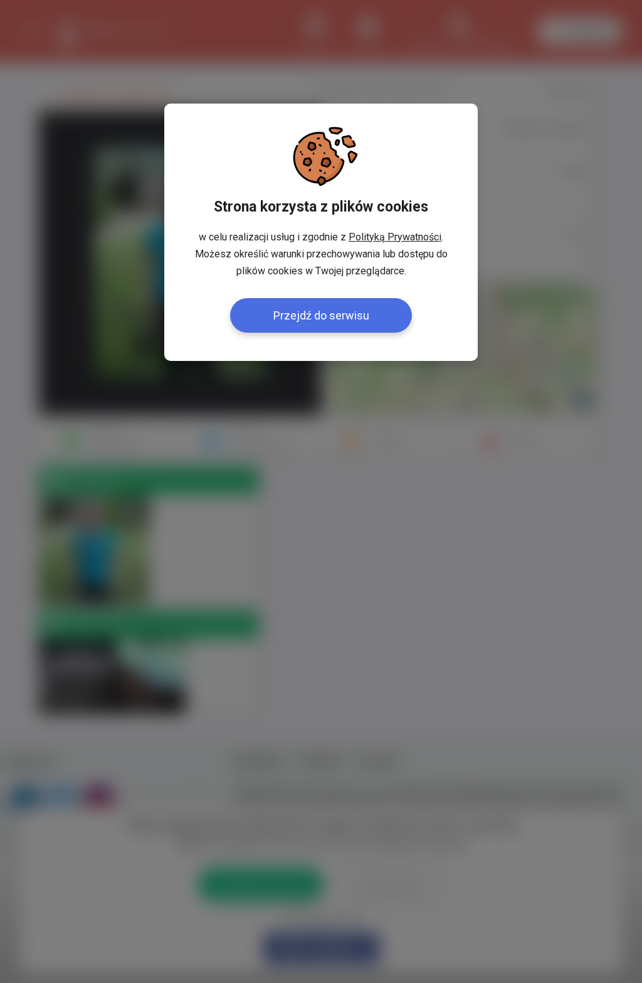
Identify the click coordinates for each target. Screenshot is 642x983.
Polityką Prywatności (395, 237)
